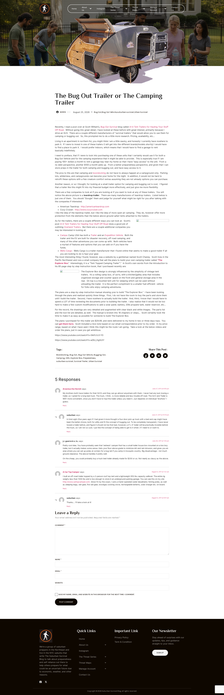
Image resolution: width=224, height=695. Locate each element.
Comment (60, 525)
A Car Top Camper (71, 472)
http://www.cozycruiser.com (88, 209)
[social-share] (145, 355)
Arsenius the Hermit (72, 389)
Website (59, 583)
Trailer (94, 235)
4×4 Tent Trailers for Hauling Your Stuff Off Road (84, 224)
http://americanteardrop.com (95, 206)
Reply (64, 405)
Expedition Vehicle (114, 235)
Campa (63, 235)
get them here (66, 324)
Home (74, 9)
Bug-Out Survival (109, 126)
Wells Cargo (66, 250)
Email (58, 571)
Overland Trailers (72, 227)
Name (58, 559)
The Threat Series (115, 8)
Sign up (160, 653)
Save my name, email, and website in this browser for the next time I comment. (96, 594)
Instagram (101, 9)
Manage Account (153, 8)
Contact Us (175, 8)
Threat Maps (135, 8)
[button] (93, 645)
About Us (84, 8)
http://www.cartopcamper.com (76, 482)
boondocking (99, 173)
